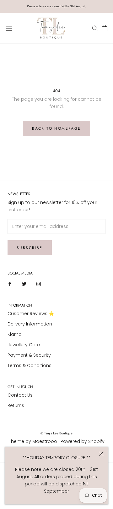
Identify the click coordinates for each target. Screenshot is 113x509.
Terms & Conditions (29, 365)
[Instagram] (38, 283)
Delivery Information (30, 324)
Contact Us (20, 395)
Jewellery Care (24, 345)
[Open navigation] (9, 28)
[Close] (101, 453)
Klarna (15, 334)
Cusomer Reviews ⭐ (31, 313)
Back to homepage (56, 128)
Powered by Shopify (83, 441)
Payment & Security (29, 355)
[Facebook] (10, 283)
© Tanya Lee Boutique (56, 433)
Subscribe (30, 248)
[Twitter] (24, 283)
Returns (16, 405)
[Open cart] (104, 28)
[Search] (95, 28)
